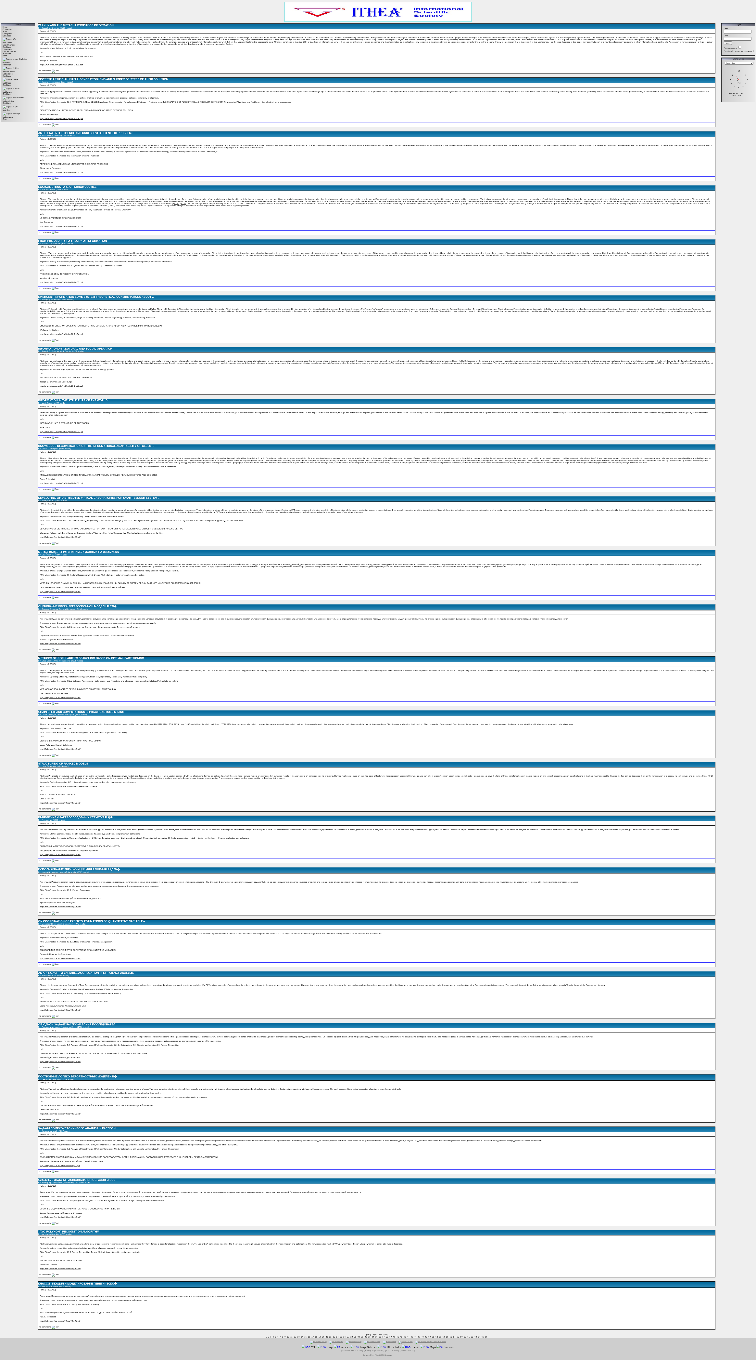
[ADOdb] (372, 1342)
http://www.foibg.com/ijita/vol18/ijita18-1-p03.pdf (61, 386)
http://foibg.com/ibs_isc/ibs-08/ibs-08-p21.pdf (60, 644)
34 (373, 1337)
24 (337, 1337)
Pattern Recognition (81, 1252)
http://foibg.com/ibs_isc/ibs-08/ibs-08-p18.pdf (60, 803)
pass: (726, 35)
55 (447, 1337)
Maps (15, 106)
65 (483, 1337)
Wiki (14, 39)
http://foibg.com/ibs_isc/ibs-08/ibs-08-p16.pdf (60, 907)
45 (412, 1337)
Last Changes (9, 45)
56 (451, 1337)
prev (368, 1335)
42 (401, 1337)
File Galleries (18, 97)
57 (454, 1337)
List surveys (8, 117)
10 (288, 1337)
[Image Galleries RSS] (354, 1347)
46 (415, 1337)
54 (444, 1337)
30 (359, 1337)
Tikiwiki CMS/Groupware (383, 1355)
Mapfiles (6, 110)
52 (436, 1337)
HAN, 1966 (185, 724)
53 (440, 1337)
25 (341, 1337)
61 (468, 1337)
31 (362, 1337)
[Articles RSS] (337, 1347)
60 (465, 1337)
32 (366, 1337)
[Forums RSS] (406, 1347)
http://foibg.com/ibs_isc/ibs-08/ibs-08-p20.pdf (60, 697)
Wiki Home (7, 43)
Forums (16, 88)
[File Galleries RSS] (381, 1347)
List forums (7, 92)
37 (383, 1337)
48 (422, 1337)
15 (305, 1337)
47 (419, 1337)
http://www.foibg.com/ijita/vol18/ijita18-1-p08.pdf (61, 118)
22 (330, 1337)
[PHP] (336, 1342)
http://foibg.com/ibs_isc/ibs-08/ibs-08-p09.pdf (60, 1269)
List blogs (7, 83)
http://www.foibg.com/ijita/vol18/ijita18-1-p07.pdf (61, 172)
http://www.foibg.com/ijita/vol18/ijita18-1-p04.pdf (61, 334)
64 (479, 1337)
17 (312, 1337)
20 (323, 1337)
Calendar (7, 36)
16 (309, 1337)
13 (298, 1337)
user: (726, 28)
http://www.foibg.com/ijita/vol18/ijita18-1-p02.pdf (61, 431)
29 (355, 1337)
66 (486, 1337)
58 (458, 1337)
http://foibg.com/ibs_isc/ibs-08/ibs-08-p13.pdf (60, 1061)
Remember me (730, 48)
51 (433, 1337)
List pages (7, 49)
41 (398, 1337)
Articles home (9, 72)
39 (390, 1337)
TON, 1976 (226, 724)
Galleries (6, 62)
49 (426, 1337)
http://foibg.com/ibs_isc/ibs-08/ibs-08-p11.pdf (60, 1165)
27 (348, 1337)
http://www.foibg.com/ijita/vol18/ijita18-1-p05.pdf (61, 282)
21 (327, 1337)
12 (295, 1337)
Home (5, 27)
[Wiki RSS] (306, 1347)
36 (380, 1337)
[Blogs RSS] (321, 1347)
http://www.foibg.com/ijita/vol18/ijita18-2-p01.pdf (61, 65)
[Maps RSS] (424, 1347)
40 (394, 1337)
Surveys (16, 113)
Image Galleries (20, 59)
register (728, 51)
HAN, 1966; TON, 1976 (168, 724)
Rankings (7, 47)
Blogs (15, 79)
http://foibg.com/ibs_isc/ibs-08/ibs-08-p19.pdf (60, 749)
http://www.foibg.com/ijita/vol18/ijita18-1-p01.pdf (61, 483)
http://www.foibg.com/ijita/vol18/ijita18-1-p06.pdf (61, 226)
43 (405, 1337)
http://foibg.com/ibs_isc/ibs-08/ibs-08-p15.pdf (60, 958)
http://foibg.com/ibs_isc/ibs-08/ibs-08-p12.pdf (60, 1114)
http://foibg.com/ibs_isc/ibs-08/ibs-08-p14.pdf (60, 1010)
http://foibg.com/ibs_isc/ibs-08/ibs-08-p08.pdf (60, 1321)
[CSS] (389, 1342)
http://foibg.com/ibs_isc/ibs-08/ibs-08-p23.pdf (60, 537)
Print (5, 56)
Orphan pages (9, 51)
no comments (45, 71)
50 (429, 1337)
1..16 (176, 203)
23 (334, 1337)
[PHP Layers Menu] (430, 1342)
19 (320, 1337)
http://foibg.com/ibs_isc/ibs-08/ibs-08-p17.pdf (60, 854)
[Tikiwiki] (318, 1342)
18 (316, 1337)
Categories (7, 34)
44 (408, 1337)
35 (376, 1337)
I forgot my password (743, 51)
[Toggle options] (7, 39)
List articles (8, 74)
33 (369, 1337)
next (385, 1335)
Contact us (7, 29)
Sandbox (7, 53)
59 (461, 1337)
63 (475, 1337)
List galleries (8, 101)
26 (344, 1337)
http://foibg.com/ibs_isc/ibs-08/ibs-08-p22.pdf (60, 591)
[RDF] (405, 1342)
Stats (5, 31)
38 (387, 1337)
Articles (16, 68)
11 (291, 1337)
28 (351, 1337)
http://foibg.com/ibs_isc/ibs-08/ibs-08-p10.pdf (60, 1217)
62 (472, 1337)
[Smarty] (353, 1342)
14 (302, 1337)
